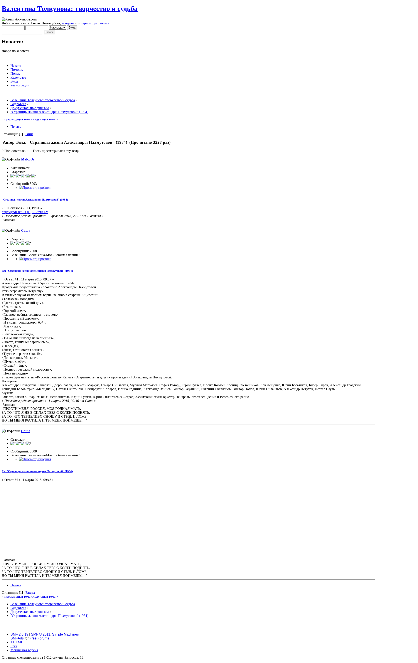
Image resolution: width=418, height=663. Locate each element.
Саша (25, 230)
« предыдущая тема (16, 119)
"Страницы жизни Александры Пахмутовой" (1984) (35, 199)
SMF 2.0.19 (19, 634)
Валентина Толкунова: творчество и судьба (70, 8)
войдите (68, 23)
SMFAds (17, 638)
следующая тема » (44, 119)
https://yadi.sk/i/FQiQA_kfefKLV (25, 212)
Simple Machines (65, 634)
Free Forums (39, 638)
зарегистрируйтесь (95, 23)
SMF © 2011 (40, 634)
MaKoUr (28, 159)
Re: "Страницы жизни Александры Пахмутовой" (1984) (37, 270)
